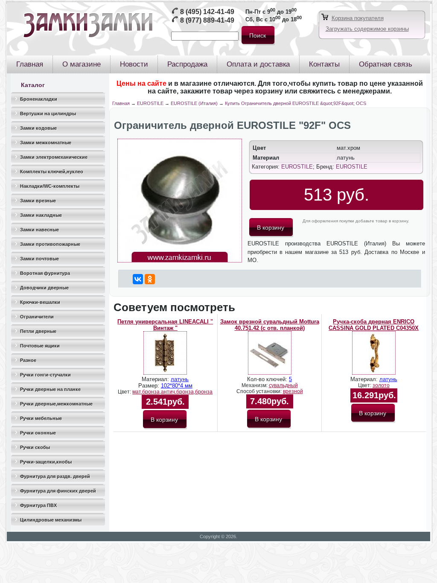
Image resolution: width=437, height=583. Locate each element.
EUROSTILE (150, 103)
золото (381, 385)
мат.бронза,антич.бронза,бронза (172, 392)
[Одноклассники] (150, 279)
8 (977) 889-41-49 (207, 20)
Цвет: (125, 392)
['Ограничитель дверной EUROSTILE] (179, 260)
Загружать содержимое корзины (367, 29)
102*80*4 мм (176, 385)
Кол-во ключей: (268, 379)
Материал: (156, 379)
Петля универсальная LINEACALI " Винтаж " (165, 324)
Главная (121, 103)
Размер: (149, 385)
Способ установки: (259, 391)
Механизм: (255, 385)
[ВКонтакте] (138, 279)
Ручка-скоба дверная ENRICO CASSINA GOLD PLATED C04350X (374, 324)
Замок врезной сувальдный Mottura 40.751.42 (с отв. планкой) (269, 324)
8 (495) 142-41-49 (207, 11)
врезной (293, 391)
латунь (180, 379)
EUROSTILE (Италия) (194, 103)
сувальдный (283, 385)
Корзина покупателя (358, 18)
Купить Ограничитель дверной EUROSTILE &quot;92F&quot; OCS (295, 103)
